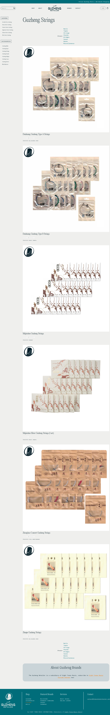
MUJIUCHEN (44, 699)
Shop (33, 8)
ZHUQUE (42, 702)
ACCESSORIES (30, 700)
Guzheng (28, 699)
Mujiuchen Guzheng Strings (33, 333)
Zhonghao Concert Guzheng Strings (36, 533)
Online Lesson (65, 700)
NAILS (28, 704)
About (40, 8)
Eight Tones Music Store (73, 712)
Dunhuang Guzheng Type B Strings (36, 234)
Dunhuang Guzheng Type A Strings (36, 134)
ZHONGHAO (43, 704)
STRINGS (28, 702)
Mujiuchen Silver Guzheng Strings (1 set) (38, 433)
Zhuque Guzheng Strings (32, 632)
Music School (65, 699)
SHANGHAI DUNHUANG (47, 700)
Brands (69, 8)
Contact (78, 8)
